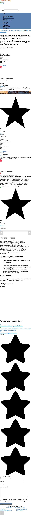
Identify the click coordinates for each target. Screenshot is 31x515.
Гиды (4, 13)
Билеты (5, 15)
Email (2, 484)
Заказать (2, 86)
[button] (1, 233)
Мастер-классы (7, 21)
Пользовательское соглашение (21, 509)
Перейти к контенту (5, 0)
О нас (23, 507)
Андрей (2, 134)
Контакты (9, 507)
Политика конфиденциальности (6, 509)
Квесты (5, 19)
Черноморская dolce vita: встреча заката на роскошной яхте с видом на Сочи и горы (15, 329)
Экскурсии (6, 28)
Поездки (5, 22)
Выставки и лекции (8, 18)
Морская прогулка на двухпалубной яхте (11, 326)
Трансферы (6, 25)
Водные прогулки (8, 16)
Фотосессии (6, 26)
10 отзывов (3, 65)
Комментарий (4, 487)
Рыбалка (5, 23)
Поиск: (2, 10)
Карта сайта (16, 507)
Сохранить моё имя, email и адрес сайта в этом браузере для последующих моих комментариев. (14, 500)
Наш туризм (4, 5)
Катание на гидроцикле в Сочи (8, 333)
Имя (1, 481)
